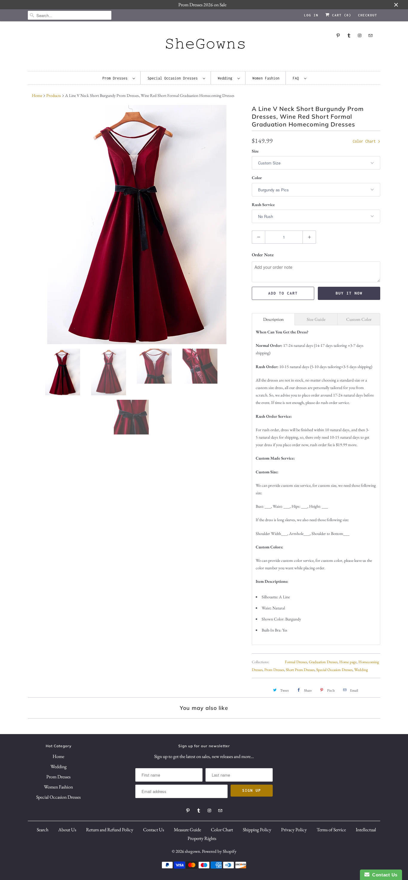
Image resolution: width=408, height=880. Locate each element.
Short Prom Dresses (300, 669)
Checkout (367, 15)
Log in (311, 15)
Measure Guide (187, 829)
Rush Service (263, 204)
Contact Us (153, 829)
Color (257, 177)
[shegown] (204, 45)
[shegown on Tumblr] (349, 35)
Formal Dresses (296, 661)
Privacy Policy (294, 829)
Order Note (263, 254)
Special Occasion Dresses (174, 78)
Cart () (340, 15)
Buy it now (349, 293)
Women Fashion (266, 78)
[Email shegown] (370, 35)
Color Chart (365, 141)
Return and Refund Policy (109, 829)
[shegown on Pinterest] (338, 35)
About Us (67, 829)
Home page (348, 661)
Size (255, 151)
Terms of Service (331, 829)
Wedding (226, 78)
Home (58, 756)
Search (42, 829)
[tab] (273, 319)
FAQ (297, 78)
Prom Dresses (116, 78)
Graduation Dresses (323, 661)
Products (53, 95)
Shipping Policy (257, 829)
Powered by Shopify (219, 851)
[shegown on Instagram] (359, 35)
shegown (192, 851)
